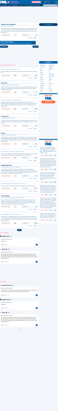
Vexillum (4, 249)
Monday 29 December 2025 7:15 (6, 239)
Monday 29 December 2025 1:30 (6, 288)
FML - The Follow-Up (29, 5)
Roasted (3, 133)
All (1, 5)
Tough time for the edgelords (8, 24)
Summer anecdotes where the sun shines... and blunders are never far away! (17, 43)
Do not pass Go (5, 116)
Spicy (10, 5)
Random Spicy (15, 5)
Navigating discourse (6, 165)
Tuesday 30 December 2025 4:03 (6, 252)
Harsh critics (4, 83)
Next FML (35, 46)
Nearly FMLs (37, 5)
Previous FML (4, 46)
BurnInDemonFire (5, 285)
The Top (21, 5)
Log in (56, 2)
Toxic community (5, 196)
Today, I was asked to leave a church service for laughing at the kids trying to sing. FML (18, 185)
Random (5, 5)
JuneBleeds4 (4, 236)
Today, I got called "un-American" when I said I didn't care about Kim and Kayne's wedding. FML (19, 72)
